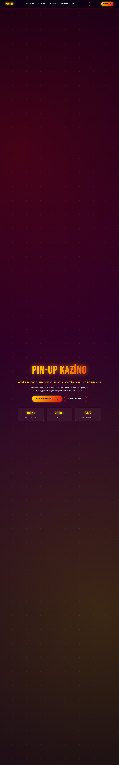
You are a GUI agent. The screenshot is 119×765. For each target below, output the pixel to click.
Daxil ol (94, 4)
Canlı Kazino (53, 4)
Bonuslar (41, 4)
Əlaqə (75, 4)
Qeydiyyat (65, 4)
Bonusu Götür (75, 399)
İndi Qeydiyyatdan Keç (47, 399)
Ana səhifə (29, 4)
